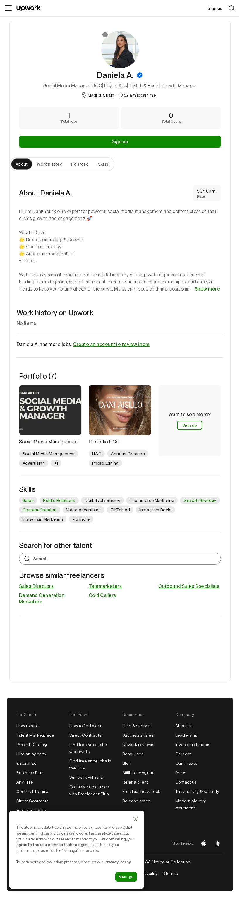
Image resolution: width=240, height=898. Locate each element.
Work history (49, 164)
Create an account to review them (111, 344)
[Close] (135, 819)
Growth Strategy (200, 500)
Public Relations (59, 500)
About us (184, 725)
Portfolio (80, 164)
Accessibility (145, 873)
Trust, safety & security (197, 791)
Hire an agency (31, 754)
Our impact (186, 763)
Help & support (136, 725)
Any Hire (24, 782)
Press (180, 772)
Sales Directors (36, 586)
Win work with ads (86, 777)
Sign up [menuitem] (215, 8)
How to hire (27, 725)
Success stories (137, 735)
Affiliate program (138, 772)
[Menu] (8, 8)
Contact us (186, 782)
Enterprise (26, 763)
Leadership (186, 735)
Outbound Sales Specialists (188, 586)
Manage (126, 877)
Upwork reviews (137, 744)
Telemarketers (105, 586)
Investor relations (192, 744)
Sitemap (170, 873)
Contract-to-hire (32, 791)
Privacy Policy (117, 862)
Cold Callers (102, 595)
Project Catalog (31, 744)
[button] (139, 75)
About (22, 164)
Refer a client (135, 782)
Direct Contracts (32, 801)
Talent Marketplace (35, 735)
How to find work (85, 725)
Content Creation (40, 509)
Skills (103, 164)
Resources (132, 754)
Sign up (120, 141)
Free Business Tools (141, 791)
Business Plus (29, 772)
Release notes (136, 801)
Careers (183, 754)
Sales (28, 500)
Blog (126, 763)
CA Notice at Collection (167, 862)
